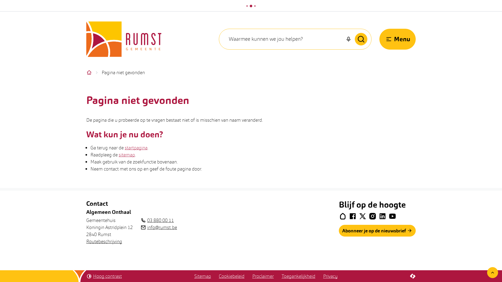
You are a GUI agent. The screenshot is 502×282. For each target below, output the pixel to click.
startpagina (136, 148)
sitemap (127, 155)
